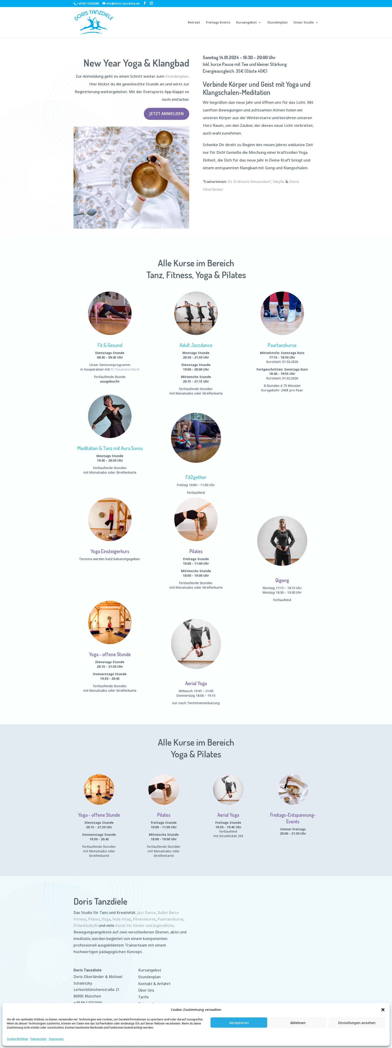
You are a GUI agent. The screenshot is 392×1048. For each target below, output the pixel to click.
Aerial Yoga (196, 683)
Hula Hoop (121, 919)
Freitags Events (218, 22)
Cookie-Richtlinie (17, 1039)
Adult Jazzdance (195, 345)
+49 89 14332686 (88, 1002)
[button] (383, 1009)
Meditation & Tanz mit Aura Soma (109, 448)
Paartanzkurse (282, 345)
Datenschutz (38, 1039)
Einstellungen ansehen (356, 1022)
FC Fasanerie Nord (125, 369)
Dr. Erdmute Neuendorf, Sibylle (256, 181)
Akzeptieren (239, 1022)
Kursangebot (246, 22)
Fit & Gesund (110, 345)
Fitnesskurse (144, 919)
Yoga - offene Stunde (110, 654)
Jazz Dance (146, 912)
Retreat (194, 22)
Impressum (56, 1039)
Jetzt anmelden (166, 113)
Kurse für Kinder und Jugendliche (144, 925)
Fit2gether (196, 477)
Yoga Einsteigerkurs (110, 551)
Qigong (282, 580)
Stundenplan (277, 22)
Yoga (106, 919)
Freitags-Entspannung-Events (293, 818)
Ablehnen (298, 1022)
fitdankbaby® (86, 925)
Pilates (196, 551)
